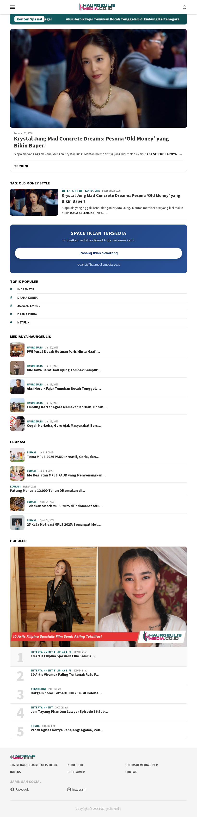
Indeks (15, 772)
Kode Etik (75, 765)
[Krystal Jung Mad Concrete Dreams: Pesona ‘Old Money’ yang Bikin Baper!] (98, 78)
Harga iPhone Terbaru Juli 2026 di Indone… (66, 693)
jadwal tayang (29, 306)
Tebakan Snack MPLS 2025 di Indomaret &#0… (65, 506)
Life (97, 190)
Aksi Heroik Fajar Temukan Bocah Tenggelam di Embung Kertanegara (101, 19)
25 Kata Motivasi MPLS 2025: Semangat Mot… (64, 524)
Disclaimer (76, 772)
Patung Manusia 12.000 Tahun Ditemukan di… (47, 490)
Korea (89, 190)
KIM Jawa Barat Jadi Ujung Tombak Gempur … (64, 370)
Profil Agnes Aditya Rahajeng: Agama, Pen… (67, 730)
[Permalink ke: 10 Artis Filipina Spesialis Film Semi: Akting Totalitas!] (98, 597)
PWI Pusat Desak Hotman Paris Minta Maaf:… (63, 351)
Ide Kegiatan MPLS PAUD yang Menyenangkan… (66, 475)
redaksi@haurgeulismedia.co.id (98, 264)
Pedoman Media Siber (141, 765)
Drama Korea (27, 298)
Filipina (59, 652)
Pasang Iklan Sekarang (99, 253)
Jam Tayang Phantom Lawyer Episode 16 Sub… (69, 711)
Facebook (22, 789)
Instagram (79, 789)
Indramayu (25, 289)
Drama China (27, 314)
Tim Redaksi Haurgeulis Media (33, 765)
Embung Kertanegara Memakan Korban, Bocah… (67, 407)
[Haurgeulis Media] (98, 6)
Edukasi (32, 452)
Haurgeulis (35, 347)
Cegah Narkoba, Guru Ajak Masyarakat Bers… (64, 425)
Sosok (35, 726)
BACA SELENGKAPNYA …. (163, 154)
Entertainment (73, 190)
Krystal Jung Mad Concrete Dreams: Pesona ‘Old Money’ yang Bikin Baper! (91, 142)
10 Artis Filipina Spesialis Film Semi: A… (63, 656)
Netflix (23, 322)
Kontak (131, 772)
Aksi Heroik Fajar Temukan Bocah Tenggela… (64, 388)
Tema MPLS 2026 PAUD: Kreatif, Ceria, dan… (63, 457)
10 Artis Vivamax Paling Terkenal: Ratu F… (65, 674)
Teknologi (38, 689)
